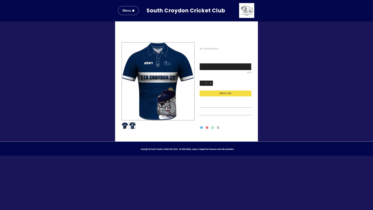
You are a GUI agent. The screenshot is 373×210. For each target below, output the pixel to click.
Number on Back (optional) (212, 61)
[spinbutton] (206, 83)
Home (125, 32)
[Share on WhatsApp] (212, 127)
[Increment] (211, 83)
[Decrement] (202, 83)
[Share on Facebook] (201, 127)
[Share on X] (218, 127)
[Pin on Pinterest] (207, 127)
